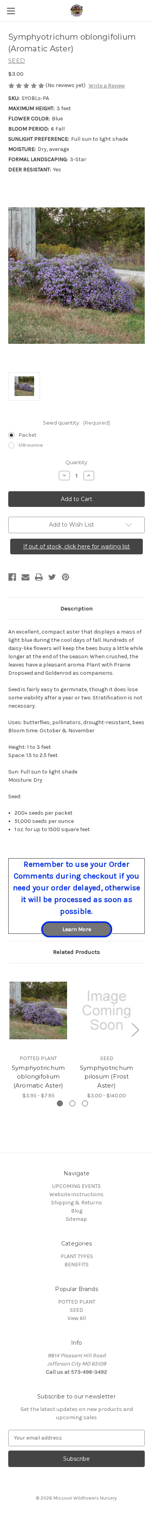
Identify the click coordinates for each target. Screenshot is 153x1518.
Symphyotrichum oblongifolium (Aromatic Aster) (38, 1076)
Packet (27, 435)
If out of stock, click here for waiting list (76, 546)
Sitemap (76, 1219)
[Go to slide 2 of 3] (72, 1103)
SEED (76, 1310)
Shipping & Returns (76, 1202)
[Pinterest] (65, 577)
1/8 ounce (30, 445)
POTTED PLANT (76, 1301)
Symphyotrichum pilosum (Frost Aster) (106, 1076)
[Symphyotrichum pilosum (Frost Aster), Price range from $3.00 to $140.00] (106, 1011)
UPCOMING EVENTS (76, 1186)
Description (76, 608)
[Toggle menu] (11, 11)
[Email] (25, 577)
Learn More (76, 929)
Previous (10, 1030)
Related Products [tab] (76, 951)
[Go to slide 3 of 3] (85, 1103)
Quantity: (76, 462)
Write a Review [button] (107, 85)
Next (135, 1030)
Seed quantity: (76, 422)
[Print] (39, 577)
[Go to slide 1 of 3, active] (60, 1103)
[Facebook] (12, 577)
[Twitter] (52, 577)
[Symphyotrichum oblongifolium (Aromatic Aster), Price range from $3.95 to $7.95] (38, 1011)
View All (76, 1318)
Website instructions (76, 1194)
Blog (76, 1211)
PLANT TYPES (76, 1256)
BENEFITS (76, 1264)
